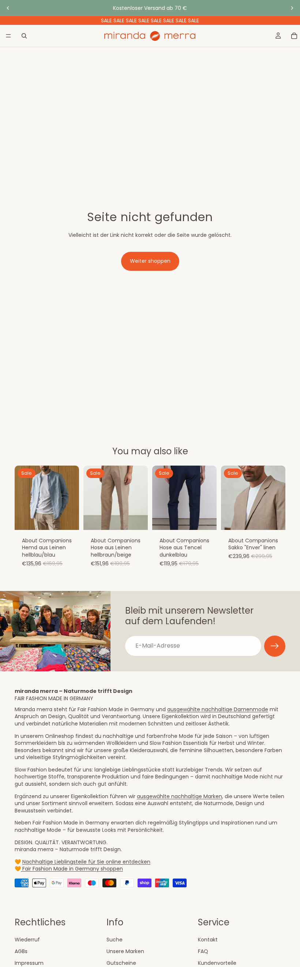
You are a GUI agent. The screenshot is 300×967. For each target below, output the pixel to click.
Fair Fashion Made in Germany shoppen (72, 868)
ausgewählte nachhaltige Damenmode (217, 709)
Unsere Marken (125, 951)
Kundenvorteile (217, 962)
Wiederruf (27, 939)
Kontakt (208, 939)
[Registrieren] (274, 646)
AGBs (21, 951)
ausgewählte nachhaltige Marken (179, 796)
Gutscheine (121, 962)
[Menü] (8, 35)
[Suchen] (24, 36)
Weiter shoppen (150, 261)
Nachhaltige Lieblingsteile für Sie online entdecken (86, 861)
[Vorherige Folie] (8, 8)
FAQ (203, 951)
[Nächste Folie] (292, 8)
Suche (114, 939)
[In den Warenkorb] (67, 518)
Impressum (29, 962)
